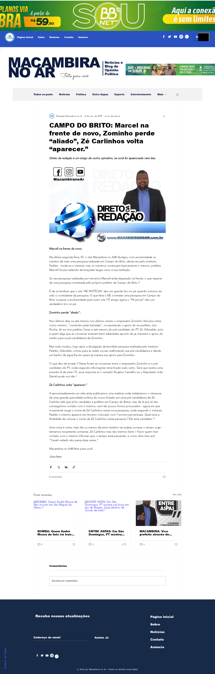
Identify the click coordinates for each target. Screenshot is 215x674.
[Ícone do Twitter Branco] (42, 655)
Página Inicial (162, 617)
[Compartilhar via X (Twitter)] (58, 467)
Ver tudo (177, 494)
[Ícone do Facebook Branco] (37, 655)
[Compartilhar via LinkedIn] (66, 467)
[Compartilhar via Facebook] (50, 467)
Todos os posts (43, 94)
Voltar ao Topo (5, 658)
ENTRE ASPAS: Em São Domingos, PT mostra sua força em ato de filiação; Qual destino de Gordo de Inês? (107, 533)
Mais (160, 94)
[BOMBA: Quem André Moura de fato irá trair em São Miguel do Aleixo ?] (56, 513)
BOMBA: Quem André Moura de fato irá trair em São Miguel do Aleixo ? (54, 533)
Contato (157, 639)
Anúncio (157, 647)
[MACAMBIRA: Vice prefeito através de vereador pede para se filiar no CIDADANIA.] (158, 513)
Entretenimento (141, 94)
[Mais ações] (164, 116)
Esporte (119, 94)
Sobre (155, 624)
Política (81, 94)
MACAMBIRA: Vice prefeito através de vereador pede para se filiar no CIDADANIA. (157, 533)
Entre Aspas (100, 94)
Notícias (64, 94)
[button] (177, 94)
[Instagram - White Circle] (181, 37)
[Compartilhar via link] (73, 467)
